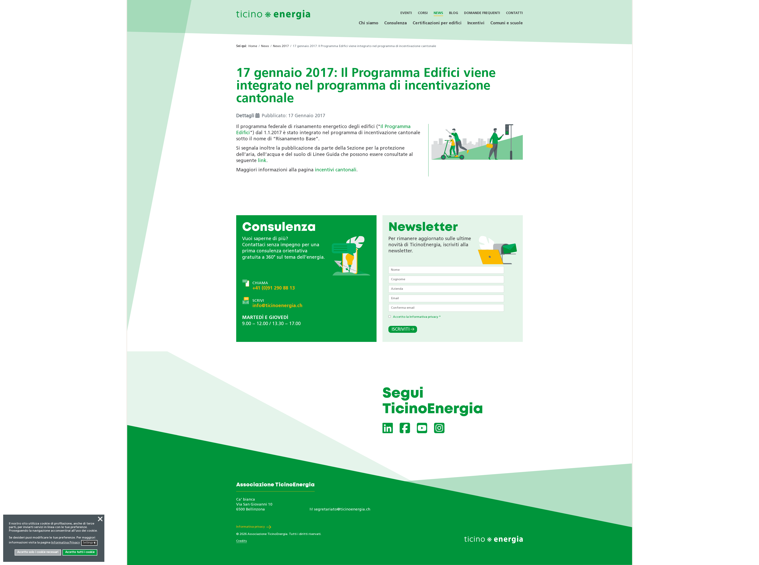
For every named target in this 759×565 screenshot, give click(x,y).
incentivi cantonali (335, 170)
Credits (241, 541)
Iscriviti (401, 329)
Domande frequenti (482, 13)
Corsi (423, 13)
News (438, 13)
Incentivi (475, 23)
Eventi (406, 13)
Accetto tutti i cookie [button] (80, 552)
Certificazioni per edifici (437, 23)
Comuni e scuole (506, 23)
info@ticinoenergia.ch (277, 306)
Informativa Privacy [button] (65, 542)
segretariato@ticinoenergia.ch (342, 509)
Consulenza (395, 23)
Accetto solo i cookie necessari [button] (37, 552)
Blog (453, 13)
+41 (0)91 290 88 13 (273, 288)
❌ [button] (100, 519)
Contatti (514, 13)
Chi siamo (368, 23)
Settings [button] (89, 543)
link (262, 160)
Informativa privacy (250, 526)
